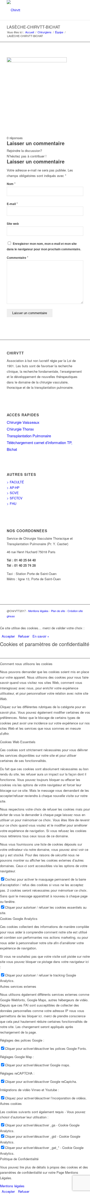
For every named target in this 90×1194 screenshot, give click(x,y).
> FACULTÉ (15, 482)
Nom (11, 184)
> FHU (11, 503)
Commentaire (17, 258)
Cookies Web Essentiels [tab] (18, 741)
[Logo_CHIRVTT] (37, 10)
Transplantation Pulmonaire (29, 435)
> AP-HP (13, 487)
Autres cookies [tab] (11, 1103)
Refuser (23, 636)
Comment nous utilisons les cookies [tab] (26, 663)
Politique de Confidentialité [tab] (19, 1158)
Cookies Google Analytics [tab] (19, 918)
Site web (13, 224)
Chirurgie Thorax (20, 429)
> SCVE (13, 492)
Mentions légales (38, 611)
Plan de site (58, 611)
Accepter (8, 636)
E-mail (12, 204)
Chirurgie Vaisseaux (23, 422)
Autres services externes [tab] (18, 986)
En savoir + (40, 636)
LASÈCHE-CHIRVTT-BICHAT (33, 27)
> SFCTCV (14, 498)
